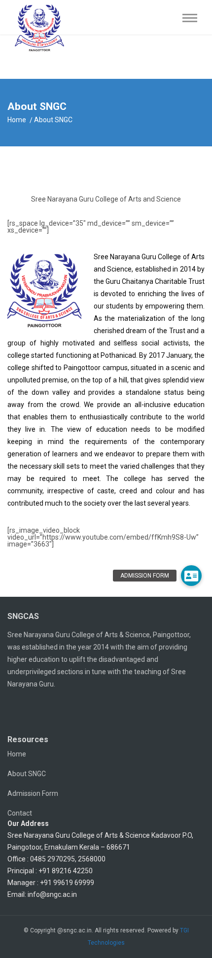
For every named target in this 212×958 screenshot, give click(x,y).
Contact (19, 813)
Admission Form (32, 793)
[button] (191, 575)
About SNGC (26, 774)
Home (16, 120)
